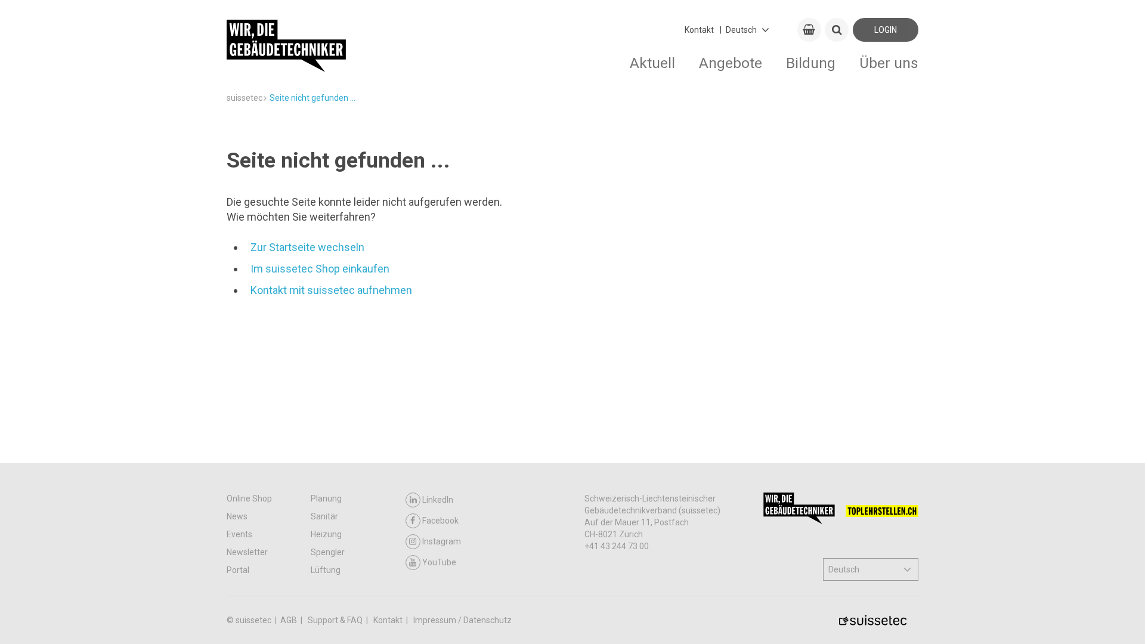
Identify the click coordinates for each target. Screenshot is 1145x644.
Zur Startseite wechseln (307, 247)
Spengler (328, 552)
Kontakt (699, 30)
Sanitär (324, 516)
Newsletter (247, 552)
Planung (326, 498)
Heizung (326, 534)
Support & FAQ (336, 620)
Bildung (810, 63)
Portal (238, 570)
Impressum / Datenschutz (462, 620)
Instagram (441, 541)
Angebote (730, 63)
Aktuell (652, 63)
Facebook (440, 520)
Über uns (888, 63)
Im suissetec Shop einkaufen (319, 268)
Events (239, 534)
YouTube (439, 562)
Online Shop (249, 498)
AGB (289, 620)
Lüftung (326, 570)
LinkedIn (437, 499)
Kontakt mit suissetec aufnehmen (331, 290)
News (237, 516)
